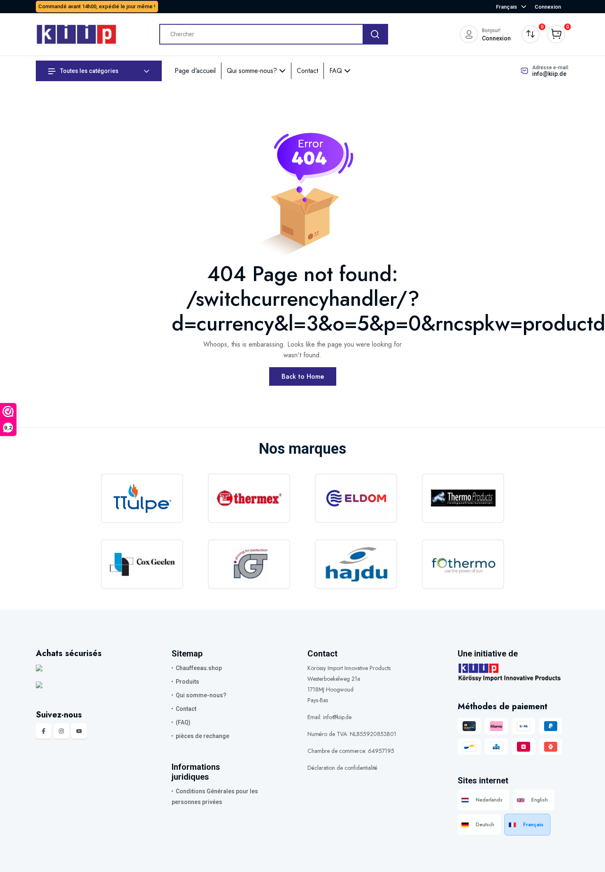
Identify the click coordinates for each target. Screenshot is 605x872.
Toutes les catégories (89, 71)
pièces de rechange (202, 736)
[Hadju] (356, 564)
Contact (307, 70)
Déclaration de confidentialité (342, 768)
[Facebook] (43, 731)
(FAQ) (183, 722)
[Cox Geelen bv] (142, 564)
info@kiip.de (549, 73)
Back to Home (303, 376)
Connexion (548, 7)
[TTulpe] (142, 498)
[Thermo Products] (463, 498)
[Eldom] (356, 498)
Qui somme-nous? (253, 70)
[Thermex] (249, 498)
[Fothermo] (463, 564)
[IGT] (249, 564)
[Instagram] (61, 731)
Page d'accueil (195, 70)
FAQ (336, 70)
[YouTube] (79, 731)
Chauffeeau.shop (199, 668)
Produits (187, 681)
